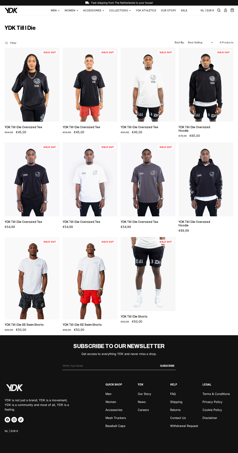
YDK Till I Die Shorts (134, 316)
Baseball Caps (115, 425)
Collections (118, 10)
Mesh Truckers (115, 417)
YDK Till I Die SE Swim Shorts (24, 324)
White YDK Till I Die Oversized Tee (79, 179)
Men (54, 10)
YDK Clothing (116, 450)
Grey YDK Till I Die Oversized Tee (136, 179)
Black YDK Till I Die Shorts (136, 273)
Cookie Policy (212, 409)
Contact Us (178, 417)
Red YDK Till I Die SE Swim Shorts (80, 277)
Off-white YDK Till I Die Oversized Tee (139, 84)
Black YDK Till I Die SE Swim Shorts (23, 277)
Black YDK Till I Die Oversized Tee (20, 84)
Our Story (144, 394)
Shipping (176, 401)
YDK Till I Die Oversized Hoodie (194, 128)
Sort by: (179, 42)
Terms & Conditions (216, 394)
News (142, 401)
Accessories (92, 10)
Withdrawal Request (184, 425)
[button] (55, 10)
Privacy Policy (212, 401)
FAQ (173, 394)
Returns (175, 409)
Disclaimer (209, 417)
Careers (143, 409)
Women (70, 10)
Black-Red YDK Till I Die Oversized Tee (82, 84)
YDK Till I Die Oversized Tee (23, 127)
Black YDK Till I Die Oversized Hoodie (194, 84)
